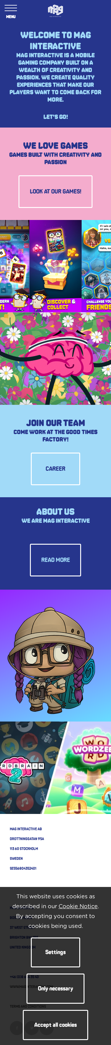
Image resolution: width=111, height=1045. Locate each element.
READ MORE (55, 560)
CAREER (55, 469)
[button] (55, 952)
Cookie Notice (78, 906)
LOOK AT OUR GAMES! (55, 191)
